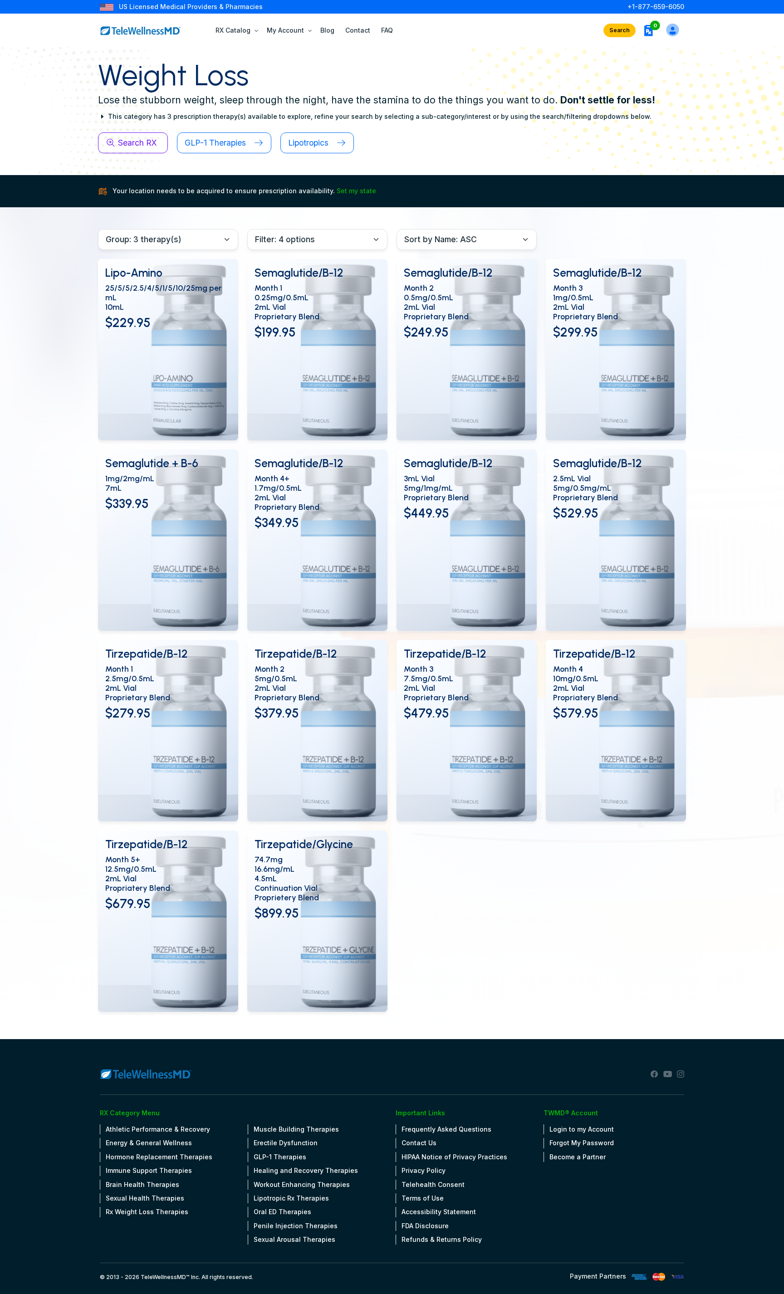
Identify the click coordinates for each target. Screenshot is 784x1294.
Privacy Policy (424, 1170)
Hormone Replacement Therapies (159, 1157)
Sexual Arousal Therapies (294, 1239)
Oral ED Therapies (282, 1212)
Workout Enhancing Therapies (302, 1184)
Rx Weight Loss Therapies (147, 1212)
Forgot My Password (581, 1143)
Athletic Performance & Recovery (158, 1129)
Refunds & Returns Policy (442, 1239)
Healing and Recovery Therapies (306, 1170)
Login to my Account (581, 1129)
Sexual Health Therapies (145, 1198)
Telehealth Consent (433, 1184)
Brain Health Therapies (142, 1184)
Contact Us (419, 1143)
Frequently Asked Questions (446, 1129)
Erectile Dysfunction (286, 1143)
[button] (648, 30)
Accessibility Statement (439, 1212)
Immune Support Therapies (149, 1170)
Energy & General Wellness (149, 1143)
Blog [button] (327, 30)
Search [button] (619, 30)
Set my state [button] (356, 191)
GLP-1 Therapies (280, 1157)
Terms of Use (423, 1198)
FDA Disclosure (425, 1226)
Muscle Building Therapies (296, 1129)
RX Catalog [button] (233, 30)
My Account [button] (285, 30)
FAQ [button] (387, 30)
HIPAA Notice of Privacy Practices (454, 1157)
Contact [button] (357, 30)
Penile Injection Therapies (296, 1226)
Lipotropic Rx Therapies (291, 1198)
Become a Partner (577, 1157)
